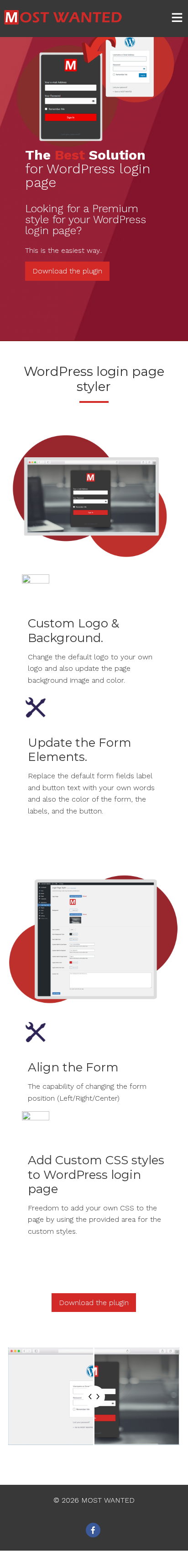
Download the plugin (67, 271)
